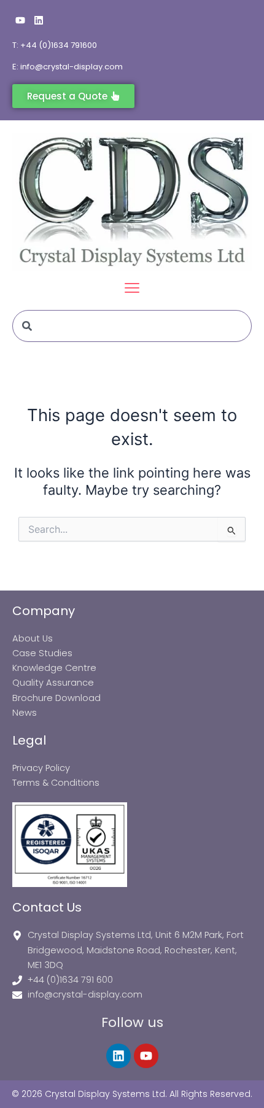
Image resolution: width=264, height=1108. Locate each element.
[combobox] (132, 326)
